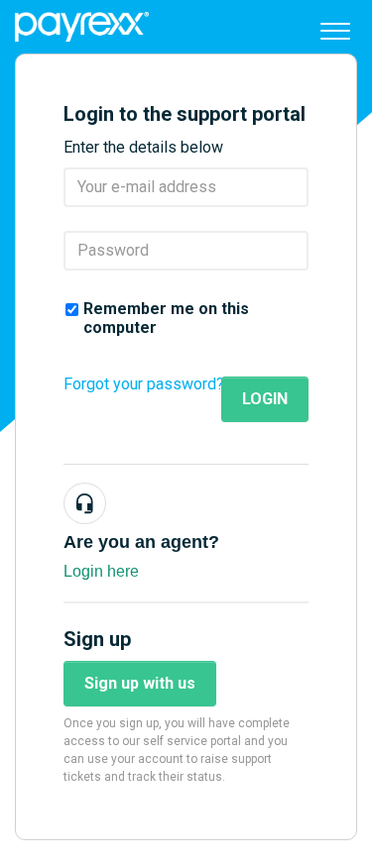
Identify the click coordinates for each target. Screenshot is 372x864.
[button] (334, 27)
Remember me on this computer (166, 318)
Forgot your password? (143, 384)
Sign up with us (139, 683)
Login (265, 398)
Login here (101, 571)
